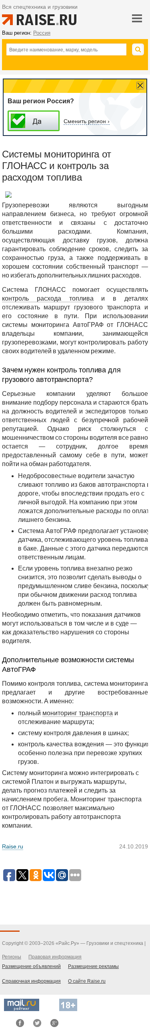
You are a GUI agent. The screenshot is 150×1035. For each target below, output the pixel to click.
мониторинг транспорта (77, 713)
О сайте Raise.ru (87, 981)
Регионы (11, 957)
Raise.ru (12, 846)
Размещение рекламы (93, 966)
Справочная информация (31, 981)
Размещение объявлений (31, 966)
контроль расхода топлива (48, 298)
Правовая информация (55, 957)
